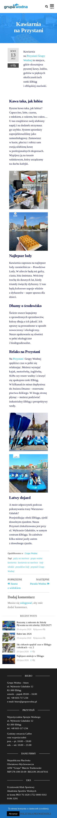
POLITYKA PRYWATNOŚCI (35, 813)
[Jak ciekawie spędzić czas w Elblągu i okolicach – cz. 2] (8, 647)
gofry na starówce (21, 558)
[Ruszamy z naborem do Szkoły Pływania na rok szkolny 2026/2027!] (8, 625)
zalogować (26, 602)
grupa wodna (36, 558)
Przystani (18, 358)
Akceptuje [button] (13, 813)
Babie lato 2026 (24, 634)
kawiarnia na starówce (28, 562)
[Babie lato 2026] (8, 637)
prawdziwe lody (22, 567)
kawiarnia (12, 562)
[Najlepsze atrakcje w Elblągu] (8, 659)
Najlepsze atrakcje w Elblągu (30, 656)
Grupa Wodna (31, 553)
